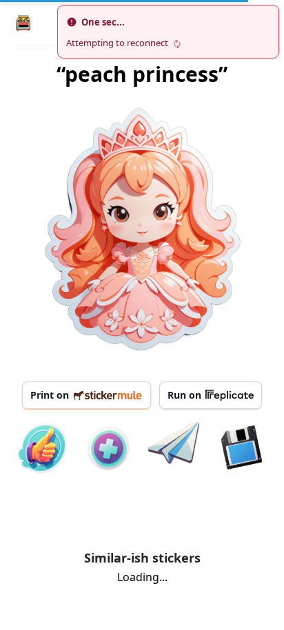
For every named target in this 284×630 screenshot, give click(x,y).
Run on (184, 394)
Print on (49, 394)
